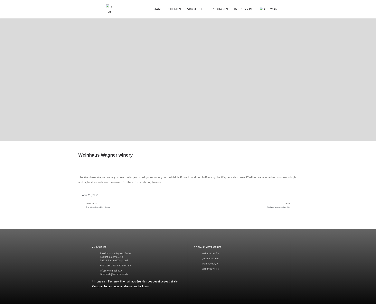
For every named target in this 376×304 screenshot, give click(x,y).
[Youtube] (85, 263)
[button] (290, 9)
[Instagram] (85, 252)
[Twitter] (85, 241)
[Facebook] (85, 230)
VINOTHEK (194, 9)
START (157, 9)
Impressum (243, 9)
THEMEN (174, 9)
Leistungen (218, 9)
